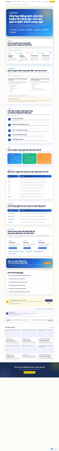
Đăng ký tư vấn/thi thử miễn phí (39, 251)
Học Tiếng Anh (8, 338)
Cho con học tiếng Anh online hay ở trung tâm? (27, 340)
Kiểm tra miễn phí (49, 300)
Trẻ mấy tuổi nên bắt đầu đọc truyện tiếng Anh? (17, 278)
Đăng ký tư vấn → (47, 263)
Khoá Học (19, 1)
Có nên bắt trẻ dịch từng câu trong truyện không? (17, 285)
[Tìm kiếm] (42, 1)
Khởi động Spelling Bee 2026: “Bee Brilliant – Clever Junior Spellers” (45, 356)
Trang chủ (6, 4)
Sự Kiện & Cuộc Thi (47, 338)
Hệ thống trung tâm (29, 251)
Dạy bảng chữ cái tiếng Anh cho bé (29, 355)
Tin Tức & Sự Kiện (10, 4)
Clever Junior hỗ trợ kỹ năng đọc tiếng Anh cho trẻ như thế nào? (19, 291)
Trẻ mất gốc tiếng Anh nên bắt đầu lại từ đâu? (10, 356)
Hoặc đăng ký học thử (48, 303)
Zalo (45, 308)
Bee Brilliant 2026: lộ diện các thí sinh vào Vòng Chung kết (44, 340)
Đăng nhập (46, 1)
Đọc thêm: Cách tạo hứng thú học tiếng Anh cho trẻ (16, 251)
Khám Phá (33, 1)
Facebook (40, 308)
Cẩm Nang (38, 1)
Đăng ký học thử (52, 1)
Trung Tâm (24, 1)
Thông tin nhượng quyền (12, 253)
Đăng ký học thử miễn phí (29, 372)
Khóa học (21, 314)
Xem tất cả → (52, 327)
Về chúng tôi (11, 314)
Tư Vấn (29, 1)
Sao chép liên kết (50, 308)
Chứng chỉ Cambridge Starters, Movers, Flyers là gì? (11, 340)
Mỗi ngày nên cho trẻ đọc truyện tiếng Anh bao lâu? (17, 288)
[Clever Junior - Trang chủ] (8, 1)
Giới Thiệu (14, 1)
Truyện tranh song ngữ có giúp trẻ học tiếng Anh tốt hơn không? (20, 275)
